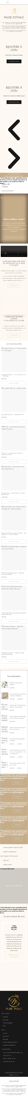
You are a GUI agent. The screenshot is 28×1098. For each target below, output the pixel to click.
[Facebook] (11, 1067)
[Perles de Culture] (14, 185)
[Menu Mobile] (3, 2)
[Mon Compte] (23, 2)
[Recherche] (21, 2)
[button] (14, 61)
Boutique (17, 810)
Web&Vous (16, 1075)
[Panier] (26, 2)
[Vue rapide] (3, 349)
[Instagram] (16, 1067)
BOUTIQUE (17, 782)
